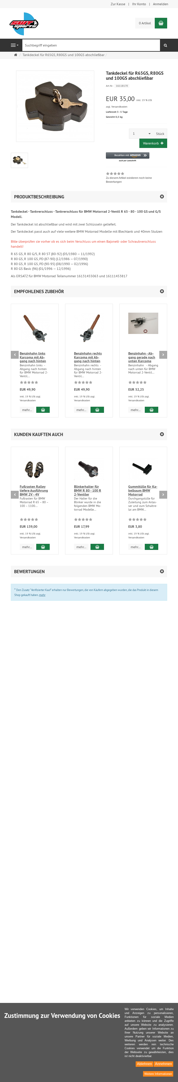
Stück (160, 133)
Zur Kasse (118, 4)
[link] (136, 178)
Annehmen (163, 1064)
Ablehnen (144, 1064)
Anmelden (160, 4)
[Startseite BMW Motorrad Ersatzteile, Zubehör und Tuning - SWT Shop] (24, 23)
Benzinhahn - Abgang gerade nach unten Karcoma (141, 357)
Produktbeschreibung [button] (39, 197)
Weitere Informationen (158, 1073)
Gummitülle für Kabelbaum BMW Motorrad (142, 490)
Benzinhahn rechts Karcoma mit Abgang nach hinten (88, 357)
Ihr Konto (139, 4)
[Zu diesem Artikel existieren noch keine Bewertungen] (29, 383)
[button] (127, 157)
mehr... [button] (27, 410)
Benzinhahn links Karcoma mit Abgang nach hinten (33, 357)
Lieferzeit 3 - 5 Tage (117, 112)
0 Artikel (145, 23)
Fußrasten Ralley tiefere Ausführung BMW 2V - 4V (34, 490)
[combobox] (141, 133)
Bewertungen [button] (29, 571)
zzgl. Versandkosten (116, 106)
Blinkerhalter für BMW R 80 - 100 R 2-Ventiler (87, 490)
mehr (42, 595)
